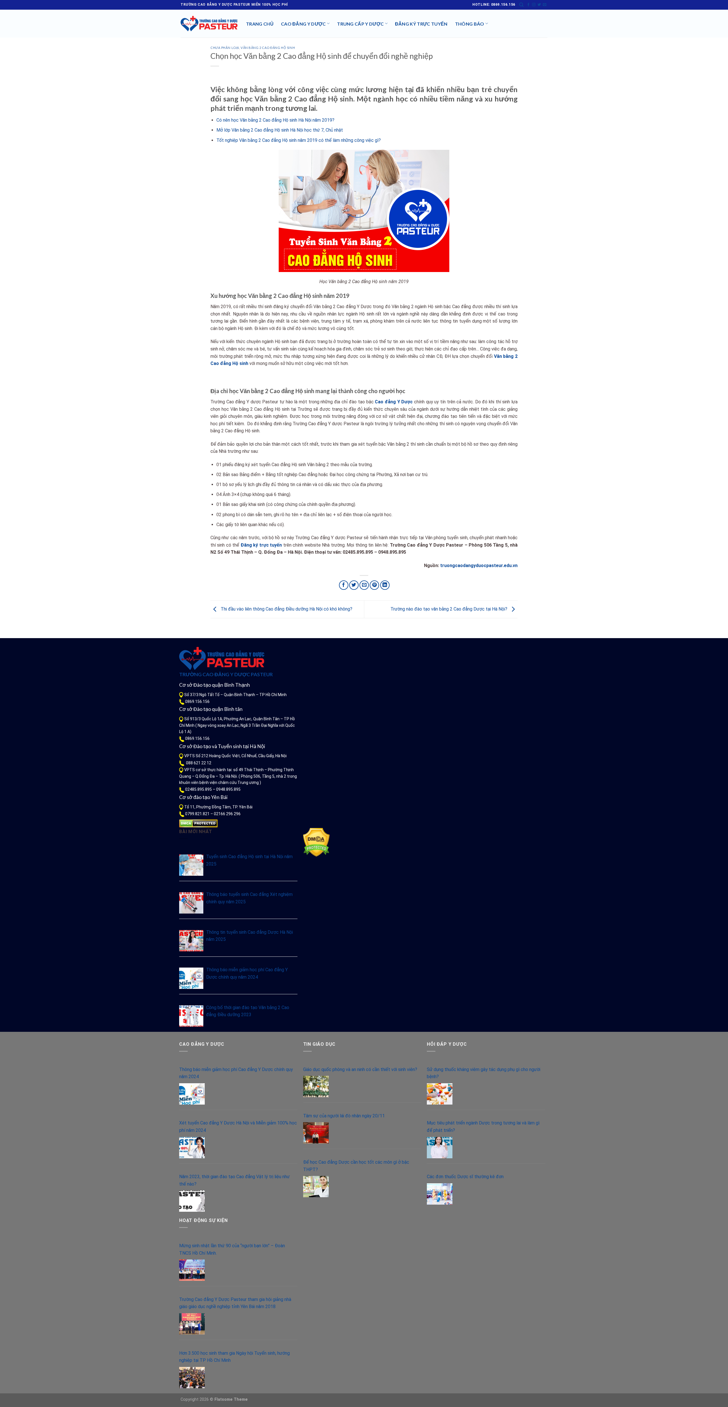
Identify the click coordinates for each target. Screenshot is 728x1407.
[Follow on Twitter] (539, 5)
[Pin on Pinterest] (374, 585)
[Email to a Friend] (364, 585)
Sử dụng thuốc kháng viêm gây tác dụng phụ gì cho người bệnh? (483, 1073)
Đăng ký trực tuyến (421, 23)
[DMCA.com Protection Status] (198, 823)
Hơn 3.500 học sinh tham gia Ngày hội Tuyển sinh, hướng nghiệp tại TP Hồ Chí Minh (234, 1356)
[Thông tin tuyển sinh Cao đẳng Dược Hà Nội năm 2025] (191, 940)
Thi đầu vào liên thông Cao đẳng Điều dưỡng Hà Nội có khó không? (286, 609)
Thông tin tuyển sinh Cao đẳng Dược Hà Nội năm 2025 (249, 935)
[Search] (521, 5)
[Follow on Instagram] (533, 5)
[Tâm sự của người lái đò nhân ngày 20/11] (316, 1133)
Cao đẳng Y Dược (303, 23)
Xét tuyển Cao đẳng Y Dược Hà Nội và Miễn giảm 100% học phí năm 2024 (238, 1126)
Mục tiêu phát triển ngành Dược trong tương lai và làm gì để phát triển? (483, 1126)
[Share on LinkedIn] (385, 585)
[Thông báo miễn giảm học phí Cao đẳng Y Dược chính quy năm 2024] (191, 978)
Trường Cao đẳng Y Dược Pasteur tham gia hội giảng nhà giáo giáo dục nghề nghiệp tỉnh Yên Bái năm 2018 (235, 1303)
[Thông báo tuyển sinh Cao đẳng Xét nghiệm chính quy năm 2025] (191, 903)
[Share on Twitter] (354, 585)
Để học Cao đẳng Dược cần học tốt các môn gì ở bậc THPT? (356, 1165)
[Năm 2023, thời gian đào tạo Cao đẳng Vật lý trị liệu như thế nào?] (192, 1201)
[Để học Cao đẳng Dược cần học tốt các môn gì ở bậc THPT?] (316, 1186)
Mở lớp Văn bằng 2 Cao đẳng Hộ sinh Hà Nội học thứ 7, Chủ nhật (279, 130)
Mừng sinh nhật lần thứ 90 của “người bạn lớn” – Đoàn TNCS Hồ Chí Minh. (232, 1249)
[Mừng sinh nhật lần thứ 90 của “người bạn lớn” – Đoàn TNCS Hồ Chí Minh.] (192, 1270)
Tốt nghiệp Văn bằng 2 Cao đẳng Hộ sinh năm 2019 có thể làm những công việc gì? (298, 140)
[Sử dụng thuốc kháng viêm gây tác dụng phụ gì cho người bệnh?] (439, 1094)
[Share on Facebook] (343, 585)
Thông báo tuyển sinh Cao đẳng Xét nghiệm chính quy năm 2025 (249, 898)
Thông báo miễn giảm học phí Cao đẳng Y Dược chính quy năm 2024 (247, 973)
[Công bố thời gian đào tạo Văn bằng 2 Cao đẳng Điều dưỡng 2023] (191, 1016)
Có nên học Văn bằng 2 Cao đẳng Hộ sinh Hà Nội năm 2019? (275, 120)
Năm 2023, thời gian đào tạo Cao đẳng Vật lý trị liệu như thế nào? (234, 1180)
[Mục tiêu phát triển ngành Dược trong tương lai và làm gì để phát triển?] (439, 1147)
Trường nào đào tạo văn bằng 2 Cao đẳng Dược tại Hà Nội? (449, 609)
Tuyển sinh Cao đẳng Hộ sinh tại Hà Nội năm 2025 (249, 860)
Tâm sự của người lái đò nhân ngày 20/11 (344, 1115)
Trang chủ (260, 23)
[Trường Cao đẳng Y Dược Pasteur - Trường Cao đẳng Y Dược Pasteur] (209, 23)
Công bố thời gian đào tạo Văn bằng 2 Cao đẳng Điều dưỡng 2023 (247, 1011)
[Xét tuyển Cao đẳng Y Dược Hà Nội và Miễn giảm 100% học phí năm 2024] (192, 1147)
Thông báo (469, 23)
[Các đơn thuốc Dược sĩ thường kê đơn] (439, 1194)
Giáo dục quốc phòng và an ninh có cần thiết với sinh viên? (360, 1069)
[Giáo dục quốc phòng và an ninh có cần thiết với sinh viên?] (316, 1086)
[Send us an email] (544, 5)
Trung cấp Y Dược (360, 23)
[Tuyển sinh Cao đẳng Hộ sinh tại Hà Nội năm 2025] (191, 865)
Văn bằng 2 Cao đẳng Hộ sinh (268, 47)
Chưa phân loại (224, 47)
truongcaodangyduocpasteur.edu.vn (479, 565)
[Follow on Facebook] (528, 5)
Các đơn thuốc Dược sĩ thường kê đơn (465, 1176)
